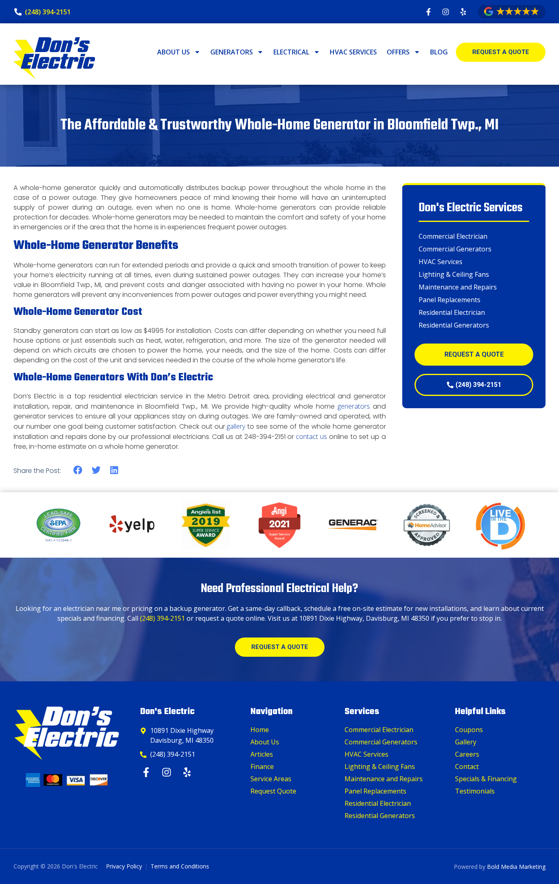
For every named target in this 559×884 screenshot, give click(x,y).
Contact (467, 766)
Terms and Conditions (180, 866)
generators (354, 406)
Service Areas (270, 779)
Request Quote (273, 791)
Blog (439, 52)
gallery (236, 426)
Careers (467, 754)
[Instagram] (167, 772)
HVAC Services (353, 52)
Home (259, 730)
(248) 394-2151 (162, 618)
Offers (398, 52)
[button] (78, 470)
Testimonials (475, 791)
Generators (231, 52)
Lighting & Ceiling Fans (454, 274)
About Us (173, 52)
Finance (262, 766)
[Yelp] (188, 772)
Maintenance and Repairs (458, 287)
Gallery (465, 742)
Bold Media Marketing (516, 866)
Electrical (291, 52)
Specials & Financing (486, 779)
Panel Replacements (449, 299)
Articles (261, 754)
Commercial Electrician (453, 236)
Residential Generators (454, 325)
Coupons (469, 730)
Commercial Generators (455, 248)
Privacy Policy (124, 866)
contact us (311, 436)
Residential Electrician (452, 312)
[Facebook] (147, 772)
